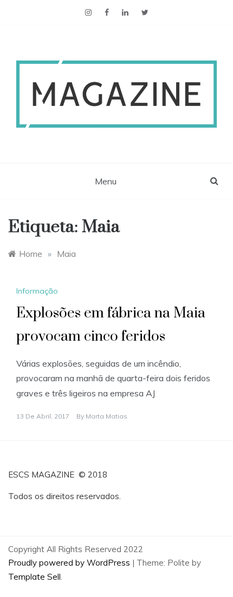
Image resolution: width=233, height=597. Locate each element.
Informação (37, 291)
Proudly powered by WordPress (70, 563)
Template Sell (34, 577)
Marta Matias (106, 416)
